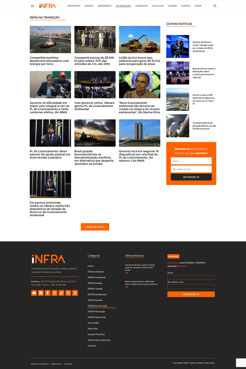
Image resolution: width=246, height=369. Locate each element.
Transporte (73, 6)
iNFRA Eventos (95, 300)
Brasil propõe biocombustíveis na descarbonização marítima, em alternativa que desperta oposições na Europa (93, 157)
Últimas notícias (179, 23)
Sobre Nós (93, 328)
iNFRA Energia (95, 283)
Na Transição (123, 6)
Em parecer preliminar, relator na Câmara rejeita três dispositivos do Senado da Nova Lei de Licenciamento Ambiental (50, 208)
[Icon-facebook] (48, 293)
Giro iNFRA (93, 322)
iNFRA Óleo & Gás (97, 317)
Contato (92, 345)
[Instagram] (54, 293)
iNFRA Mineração (96, 311)
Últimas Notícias (96, 271)
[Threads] (75, 293)
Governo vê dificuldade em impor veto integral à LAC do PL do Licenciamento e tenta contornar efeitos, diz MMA (49, 107)
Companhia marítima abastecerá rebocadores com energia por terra (49, 60)
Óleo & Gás (158, 6)
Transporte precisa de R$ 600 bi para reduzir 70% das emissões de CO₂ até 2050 (94, 60)
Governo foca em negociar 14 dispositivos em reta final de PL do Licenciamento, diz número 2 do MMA (139, 156)
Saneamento (104, 6)
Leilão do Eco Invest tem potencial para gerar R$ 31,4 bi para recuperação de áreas (139, 60)
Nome (170, 272)
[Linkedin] (41, 293)
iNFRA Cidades (95, 288)
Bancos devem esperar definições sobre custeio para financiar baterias (204, 73)
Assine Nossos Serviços (99, 340)
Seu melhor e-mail (175, 282)
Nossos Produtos (96, 334)
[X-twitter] (68, 293)
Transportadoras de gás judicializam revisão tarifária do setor (204, 125)
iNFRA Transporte (96, 277)
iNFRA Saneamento (97, 294)
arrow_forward (126, 273)
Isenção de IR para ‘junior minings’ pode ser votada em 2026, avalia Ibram (203, 46)
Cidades (172, 6)
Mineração (141, 6)
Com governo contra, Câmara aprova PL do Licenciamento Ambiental (94, 105)
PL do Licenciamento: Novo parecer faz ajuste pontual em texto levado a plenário (50, 154)
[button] (32, 5)
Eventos (185, 6)
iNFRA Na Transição (97, 305)
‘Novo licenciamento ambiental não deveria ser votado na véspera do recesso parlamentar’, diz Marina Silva (139, 107)
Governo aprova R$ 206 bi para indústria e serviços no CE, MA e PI (204, 99)
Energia (89, 6)
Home (91, 265)
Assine (198, 6)
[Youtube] (34, 293)
